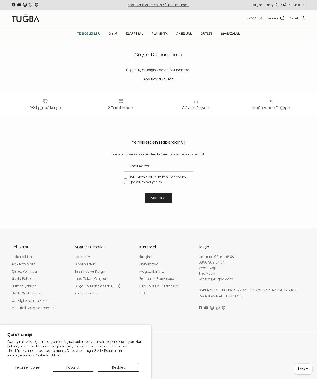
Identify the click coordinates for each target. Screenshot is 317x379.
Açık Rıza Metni (24, 263)
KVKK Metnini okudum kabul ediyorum (157, 177)
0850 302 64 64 (212, 262)
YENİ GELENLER (88, 34)
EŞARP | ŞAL (134, 34)
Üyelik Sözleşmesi (26, 293)
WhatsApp (208, 267)
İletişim (257, 5)
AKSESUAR (184, 34)
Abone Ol (158, 197)
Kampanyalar (86, 293)
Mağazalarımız (151, 271)
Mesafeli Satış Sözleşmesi (33, 307)
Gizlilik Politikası (48, 355)
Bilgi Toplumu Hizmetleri (159, 285)
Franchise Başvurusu (156, 278)
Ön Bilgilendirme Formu (31, 300)
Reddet (118, 367)
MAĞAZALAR (230, 34)
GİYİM (113, 34)
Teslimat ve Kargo (90, 271)
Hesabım (82, 256)
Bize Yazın (207, 273)
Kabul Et (73, 367)
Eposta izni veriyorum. (145, 182)
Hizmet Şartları (24, 285)
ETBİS (143, 293)
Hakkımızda (148, 263)
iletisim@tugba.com (216, 279)
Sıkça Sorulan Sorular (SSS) (97, 285)
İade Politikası (23, 256)
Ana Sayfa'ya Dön (158, 78)
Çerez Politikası (24, 271)
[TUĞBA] (25, 18)
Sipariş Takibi (85, 263)
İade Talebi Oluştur (90, 278)
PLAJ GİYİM (160, 34)
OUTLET (206, 34)
